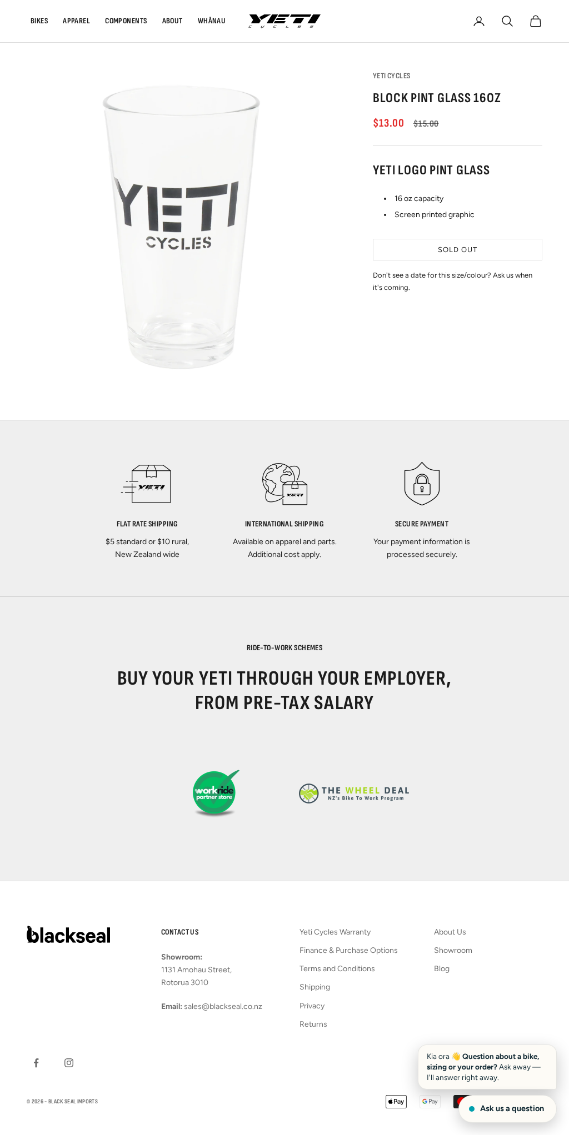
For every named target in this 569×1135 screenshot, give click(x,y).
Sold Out (457, 249)
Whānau (212, 21)
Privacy (312, 1006)
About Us (450, 932)
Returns (313, 1024)
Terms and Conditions (337, 968)
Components (126, 21)
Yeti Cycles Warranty (335, 932)
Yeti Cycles (392, 76)
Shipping (315, 987)
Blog (442, 968)
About (172, 21)
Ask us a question (512, 1108)
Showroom (453, 950)
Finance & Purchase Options (349, 950)
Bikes (39, 21)
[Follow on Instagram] (68, 1062)
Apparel (76, 21)
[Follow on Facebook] (36, 1062)
